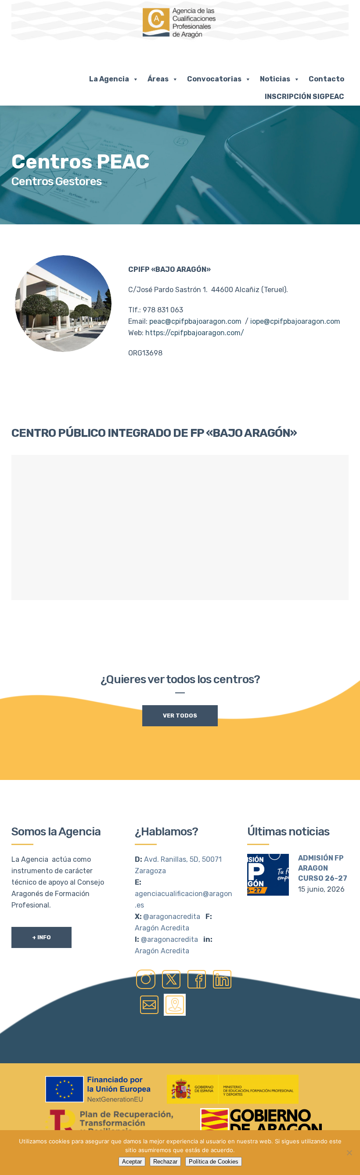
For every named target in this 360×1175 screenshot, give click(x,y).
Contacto (326, 79)
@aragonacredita (171, 916)
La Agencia (109, 79)
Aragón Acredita (162, 928)
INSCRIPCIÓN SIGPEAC (304, 96)
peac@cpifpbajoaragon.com (195, 321)
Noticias (275, 79)
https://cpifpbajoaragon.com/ (194, 333)
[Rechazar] (349, 1152)
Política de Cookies (213, 1161)
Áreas (158, 79)
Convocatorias (214, 79)
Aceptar (132, 1161)
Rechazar (165, 1161)
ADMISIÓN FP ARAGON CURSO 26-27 (322, 868)
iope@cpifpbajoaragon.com (295, 321)
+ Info (41, 937)
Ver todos (180, 715)
